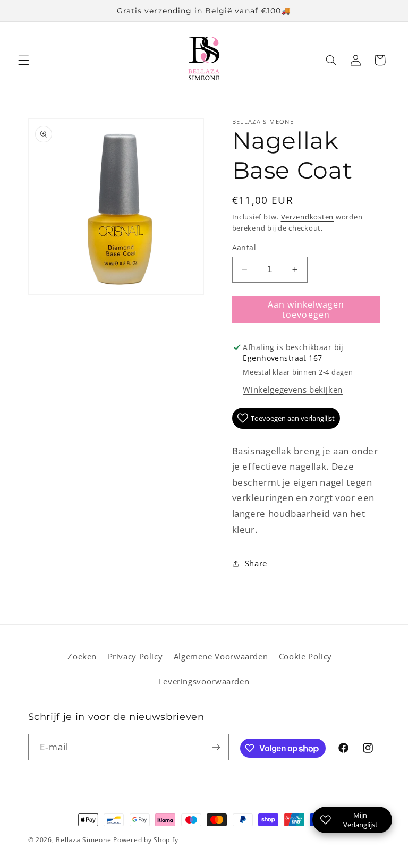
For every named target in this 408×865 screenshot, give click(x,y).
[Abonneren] (215, 747)
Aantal (244, 247)
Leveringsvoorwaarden (204, 681)
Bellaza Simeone (83, 840)
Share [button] (256, 563)
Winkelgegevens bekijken (293, 389)
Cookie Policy (305, 656)
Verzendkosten (307, 217)
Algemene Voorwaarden (221, 656)
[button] (23, 60)
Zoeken (82, 656)
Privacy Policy (135, 656)
